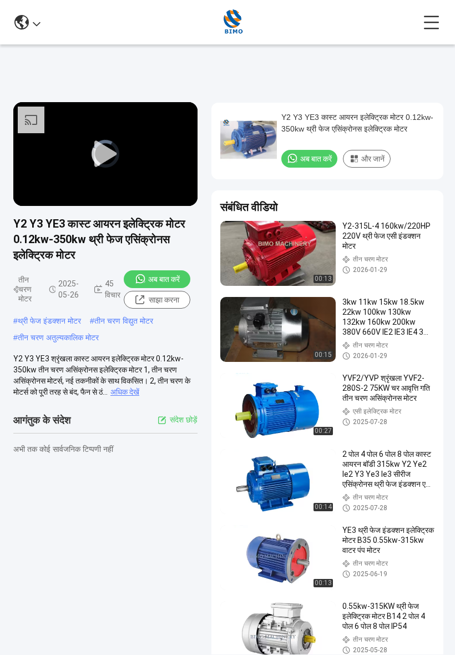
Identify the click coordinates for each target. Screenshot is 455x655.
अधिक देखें (124, 391)
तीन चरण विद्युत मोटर (123, 320)
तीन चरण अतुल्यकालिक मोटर (58, 337)
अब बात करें (164, 279)
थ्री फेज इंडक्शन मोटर (49, 320)
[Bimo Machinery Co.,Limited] (232, 22)
